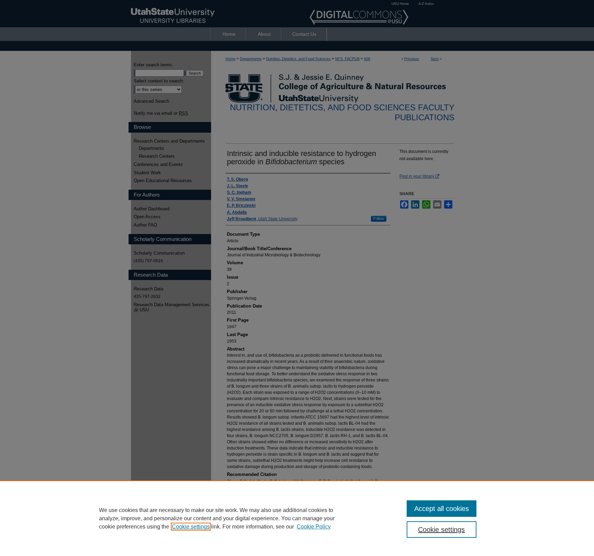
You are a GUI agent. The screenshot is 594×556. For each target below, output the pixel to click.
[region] (297, 518)
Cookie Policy (314, 527)
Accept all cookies (441, 508)
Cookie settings (191, 527)
